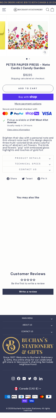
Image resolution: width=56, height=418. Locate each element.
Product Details (28, 158)
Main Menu (27, 318)
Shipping (15, 78)
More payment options (28, 104)
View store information (18, 130)
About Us (27, 325)
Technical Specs (28, 163)
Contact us (28, 169)
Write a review (28, 291)
